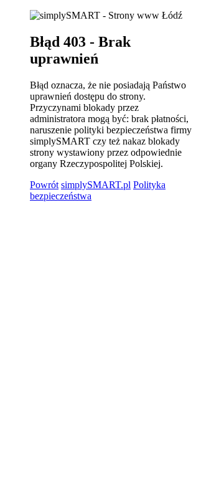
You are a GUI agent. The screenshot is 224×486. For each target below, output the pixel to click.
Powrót (44, 184)
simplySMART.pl (96, 184)
